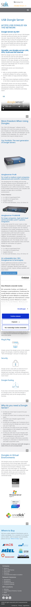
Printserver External (9, 584)
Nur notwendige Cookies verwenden (15, 327)
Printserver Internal (9, 582)
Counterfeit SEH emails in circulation (13, 574)
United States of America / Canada (13, 591)
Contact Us (19, 2)
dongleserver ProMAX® (11, 215)
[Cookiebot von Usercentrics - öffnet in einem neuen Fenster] (22, 278)
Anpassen (14, 322)
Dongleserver (7, 581)
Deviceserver (7, 579)
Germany (6, 589)
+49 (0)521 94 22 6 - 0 (20, 6)
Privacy (20, 605)
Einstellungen (22, 309)
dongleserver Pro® (8, 174)
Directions (6, 573)
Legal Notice (26, 605)
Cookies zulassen (16, 316)
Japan (5, 592)
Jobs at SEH (7, 571)
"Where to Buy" (14, 538)
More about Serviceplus (9, 273)
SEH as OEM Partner (9, 570)
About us (6, 568)
